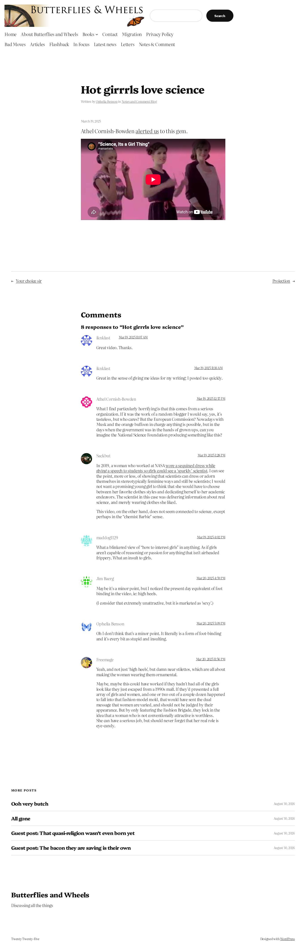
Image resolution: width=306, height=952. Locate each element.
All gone (20, 818)
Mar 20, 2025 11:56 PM (210, 659)
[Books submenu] (96, 34)
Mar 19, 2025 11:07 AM (133, 337)
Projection (281, 281)
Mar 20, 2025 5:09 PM (210, 623)
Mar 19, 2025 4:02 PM (211, 537)
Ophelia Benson (107, 101)
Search (219, 15)
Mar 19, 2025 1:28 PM (211, 455)
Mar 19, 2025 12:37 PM (211, 398)
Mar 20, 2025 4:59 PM (210, 578)
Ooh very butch (29, 804)
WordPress (287, 939)
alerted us (147, 131)
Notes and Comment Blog (139, 101)
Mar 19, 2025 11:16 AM (208, 368)
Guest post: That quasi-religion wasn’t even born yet (72, 833)
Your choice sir (29, 281)
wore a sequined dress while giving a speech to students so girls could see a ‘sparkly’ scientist (155, 468)
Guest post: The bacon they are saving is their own (71, 848)
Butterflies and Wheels (50, 894)
